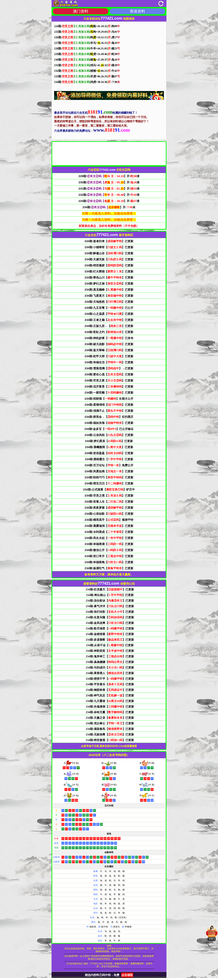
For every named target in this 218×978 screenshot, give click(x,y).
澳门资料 (80, 11)
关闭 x (212, 939)
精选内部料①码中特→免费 (109, 975)
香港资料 (137, 11)
